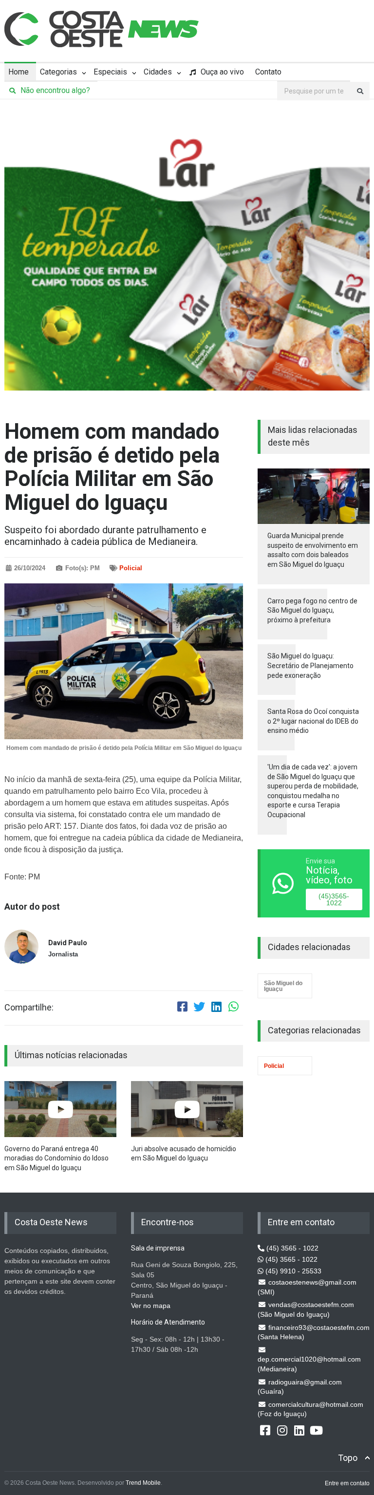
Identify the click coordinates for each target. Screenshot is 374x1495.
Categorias (58, 71)
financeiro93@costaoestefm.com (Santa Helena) (314, 1332)
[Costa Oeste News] (101, 29)
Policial (130, 568)
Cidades (158, 71)
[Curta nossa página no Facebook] (265, 1429)
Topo (347, 1458)
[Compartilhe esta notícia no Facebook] (182, 1008)
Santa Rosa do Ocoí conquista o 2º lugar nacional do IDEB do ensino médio (313, 721)
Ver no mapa (150, 1305)
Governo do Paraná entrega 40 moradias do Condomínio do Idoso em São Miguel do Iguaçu (56, 1158)
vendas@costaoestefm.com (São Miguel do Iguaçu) (306, 1309)
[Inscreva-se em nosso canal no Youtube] (316, 1429)
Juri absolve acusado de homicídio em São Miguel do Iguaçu (183, 1153)
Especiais (110, 71)
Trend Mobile (143, 1482)
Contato (268, 71)
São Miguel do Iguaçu (283, 986)
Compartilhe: (29, 1007)
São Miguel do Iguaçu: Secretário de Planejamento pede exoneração (310, 665)
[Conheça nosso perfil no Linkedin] (299, 1429)
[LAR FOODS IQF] (187, 252)
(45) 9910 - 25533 (292, 1271)
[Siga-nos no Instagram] (282, 1429)
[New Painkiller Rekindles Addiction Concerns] (60, 1109)
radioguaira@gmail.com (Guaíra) (300, 1387)
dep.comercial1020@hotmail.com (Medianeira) (309, 1364)
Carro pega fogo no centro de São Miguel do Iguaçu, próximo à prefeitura (312, 610)
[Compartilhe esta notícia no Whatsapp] (233, 1008)
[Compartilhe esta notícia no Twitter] (199, 1008)
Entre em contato (347, 1483)
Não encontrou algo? (54, 90)
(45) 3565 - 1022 (291, 1248)
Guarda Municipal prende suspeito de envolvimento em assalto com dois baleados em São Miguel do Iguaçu (312, 550)
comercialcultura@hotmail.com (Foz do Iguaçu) (310, 1409)
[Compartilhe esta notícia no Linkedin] (216, 1008)
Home (18, 71)
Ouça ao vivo (221, 71)
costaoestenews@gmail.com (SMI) (307, 1287)
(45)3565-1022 (333, 899)
